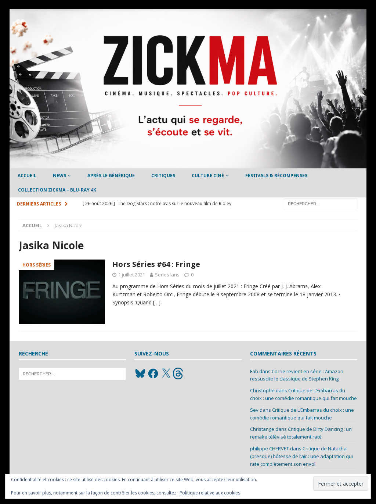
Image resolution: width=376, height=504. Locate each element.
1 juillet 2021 (131, 274)
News (59, 175)
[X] (166, 373)
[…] (156, 302)
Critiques (163, 175)
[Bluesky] (140, 373)
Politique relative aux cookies (210, 493)
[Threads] (179, 373)
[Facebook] (153, 373)
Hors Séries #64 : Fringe (156, 264)
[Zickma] (188, 164)
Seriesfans (167, 274)
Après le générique (111, 175)
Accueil (27, 175)
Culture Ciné (208, 175)
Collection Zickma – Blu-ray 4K (57, 190)
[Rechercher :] (320, 203)
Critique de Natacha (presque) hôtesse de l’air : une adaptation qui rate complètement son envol (301, 456)
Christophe (262, 390)
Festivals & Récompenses (276, 175)
